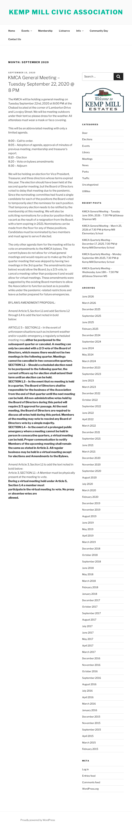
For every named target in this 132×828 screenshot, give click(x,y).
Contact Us (14, 39)
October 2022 (90, 399)
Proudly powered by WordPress (37, 819)
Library (86, 152)
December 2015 (91, 716)
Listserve (64, 30)
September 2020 (91, 470)
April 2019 (88, 535)
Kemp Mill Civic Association (66, 12)
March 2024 (89, 361)
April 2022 (88, 419)
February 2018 (90, 587)
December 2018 (91, 548)
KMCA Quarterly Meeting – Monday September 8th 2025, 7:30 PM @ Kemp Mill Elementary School (101, 258)
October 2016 (90, 671)
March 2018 (89, 580)
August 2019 (89, 516)
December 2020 (91, 457)
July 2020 (87, 483)
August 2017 (89, 619)
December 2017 (91, 600)
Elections (87, 139)
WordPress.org (90, 788)
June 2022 (88, 412)
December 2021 (91, 432)
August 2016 (89, 684)
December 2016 (91, 658)
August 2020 (89, 477)
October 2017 (89, 606)
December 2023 (91, 367)
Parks (85, 171)
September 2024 (91, 341)
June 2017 (88, 632)
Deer (84, 132)
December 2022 (91, 393)
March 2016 (89, 703)
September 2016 (91, 677)
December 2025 (91, 309)
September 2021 (91, 438)
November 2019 (91, 509)
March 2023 (89, 386)
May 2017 (87, 638)
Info (78, 30)
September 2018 (91, 561)
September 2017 (91, 613)
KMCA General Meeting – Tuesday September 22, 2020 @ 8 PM (41, 84)
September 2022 (91, 406)
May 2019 (87, 529)
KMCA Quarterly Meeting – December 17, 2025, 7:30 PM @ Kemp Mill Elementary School (99, 243)
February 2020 (90, 496)
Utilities (86, 191)
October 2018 (90, 554)
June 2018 (88, 567)
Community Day (99, 30)
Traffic (86, 178)
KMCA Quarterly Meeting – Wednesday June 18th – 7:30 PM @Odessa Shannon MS (100, 272)
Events (25, 30)
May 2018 (87, 574)
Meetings (87, 158)
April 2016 (88, 697)
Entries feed (88, 775)
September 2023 (91, 373)
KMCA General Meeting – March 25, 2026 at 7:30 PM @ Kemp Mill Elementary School (102, 229)
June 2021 (88, 445)
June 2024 (88, 348)
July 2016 (87, 690)
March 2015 (89, 742)
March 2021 (89, 451)
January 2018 (89, 593)
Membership (45, 30)
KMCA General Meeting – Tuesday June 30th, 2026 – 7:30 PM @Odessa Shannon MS (102, 215)
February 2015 (90, 748)
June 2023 (88, 380)
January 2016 (89, 710)
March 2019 (89, 541)
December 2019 (91, 503)
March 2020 (89, 490)
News (85, 165)
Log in (85, 769)
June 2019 (88, 522)
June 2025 (88, 322)
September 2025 (91, 315)
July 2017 (87, 626)
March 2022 (89, 425)
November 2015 (91, 722)
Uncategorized (90, 184)
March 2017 (89, 651)
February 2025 (90, 328)
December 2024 (91, 335)
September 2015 (91, 729)
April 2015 (88, 735)
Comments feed (91, 782)
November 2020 (91, 464)
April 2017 (87, 645)
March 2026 (89, 302)
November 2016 (91, 664)
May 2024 (88, 354)
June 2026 (88, 296)
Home (11, 30)
